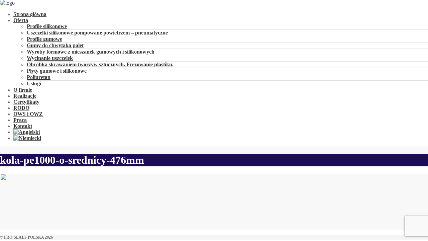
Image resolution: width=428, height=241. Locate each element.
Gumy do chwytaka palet (55, 45)
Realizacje (24, 96)
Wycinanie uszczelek (50, 58)
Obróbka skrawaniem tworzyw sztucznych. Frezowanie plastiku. (100, 64)
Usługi (34, 83)
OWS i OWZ (28, 114)
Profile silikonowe (47, 26)
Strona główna (29, 14)
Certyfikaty (26, 102)
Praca (20, 120)
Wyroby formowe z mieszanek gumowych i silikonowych (90, 52)
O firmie (22, 90)
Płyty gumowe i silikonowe (57, 71)
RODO (21, 108)
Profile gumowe (44, 39)
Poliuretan (38, 77)
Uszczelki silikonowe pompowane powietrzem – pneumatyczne (97, 32)
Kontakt (22, 126)
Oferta (20, 20)
